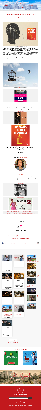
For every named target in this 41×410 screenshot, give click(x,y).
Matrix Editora (21, 157)
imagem (19, 46)
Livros (25, 20)
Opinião (27, 20)
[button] (11, 358)
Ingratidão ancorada (19, 263)
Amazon (25, 157)
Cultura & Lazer (16, 238)
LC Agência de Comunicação (20, 230)
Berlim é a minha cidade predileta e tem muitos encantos (32, 309)
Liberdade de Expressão (24, 238)
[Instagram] (18, 7)
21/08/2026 (7, 312)
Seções (6, 5)
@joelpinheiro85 (20, 174)
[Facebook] (20, 7)
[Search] (39, 5)
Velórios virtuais (19, 314)
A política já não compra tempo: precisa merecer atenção (7, 283)
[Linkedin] (23, 7)
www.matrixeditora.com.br (24, 180)
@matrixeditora (20, 181)
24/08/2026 (18, 280)
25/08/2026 (7, 262)
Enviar (30, 398)
